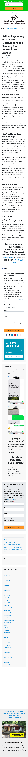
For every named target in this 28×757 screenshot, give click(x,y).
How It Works (6, 713)
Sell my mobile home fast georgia (13, 547)
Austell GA (6, 660)
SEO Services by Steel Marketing (14, 717)
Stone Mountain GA (9, 583)
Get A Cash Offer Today (11, 13)
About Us (20, 13)
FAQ (12, 713)
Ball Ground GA (8, 657)
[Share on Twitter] (6, 268)
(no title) (6, 540)
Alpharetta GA (7, 662)
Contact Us (20, 711)
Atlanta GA (6, 573)
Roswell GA (7, 588)
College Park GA (8, 632)
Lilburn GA (6, 605)
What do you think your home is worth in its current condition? (12, 323)
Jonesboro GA (7, 613)
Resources (22, 713)
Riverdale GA (7, 590)
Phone (6, 310)
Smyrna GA (6, 585)
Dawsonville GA (8, 650)
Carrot (24, 755)
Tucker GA (6, 578)
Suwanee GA (7, 580)
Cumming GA (7, 652)
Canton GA (6, 655)
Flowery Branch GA (9, 620)
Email (6, 316)
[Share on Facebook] (3, 268)
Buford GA (6, 637)
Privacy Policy (12, 715)
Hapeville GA (7, 618)
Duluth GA (6, 625)
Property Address (9, 305)
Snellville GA (7, 575)
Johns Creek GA (8, 615)
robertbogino (7, 58)
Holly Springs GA (8, 645)
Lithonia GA (7, 603)
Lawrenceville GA (8, 608)
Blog (18, 715)
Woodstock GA (7, 640)
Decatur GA (6, 630)
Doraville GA (7, 628)
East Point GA (7, 623)
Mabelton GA (7, 600)
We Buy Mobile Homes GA (10, 542)
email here (8, 257)
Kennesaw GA (7, 610)
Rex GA (5, 593)
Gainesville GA (7, 647)
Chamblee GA (7, 635)
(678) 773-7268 (12, 29)
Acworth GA (7, 665)
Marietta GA (7, 642)
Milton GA (6, 598)
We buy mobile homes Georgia (12, 545)
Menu (24, 29)
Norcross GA (7, 595)
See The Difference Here (14, 356)
